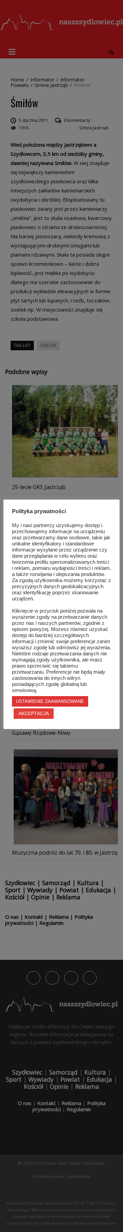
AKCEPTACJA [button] (33, 713)
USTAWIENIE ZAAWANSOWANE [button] (50, 701)
